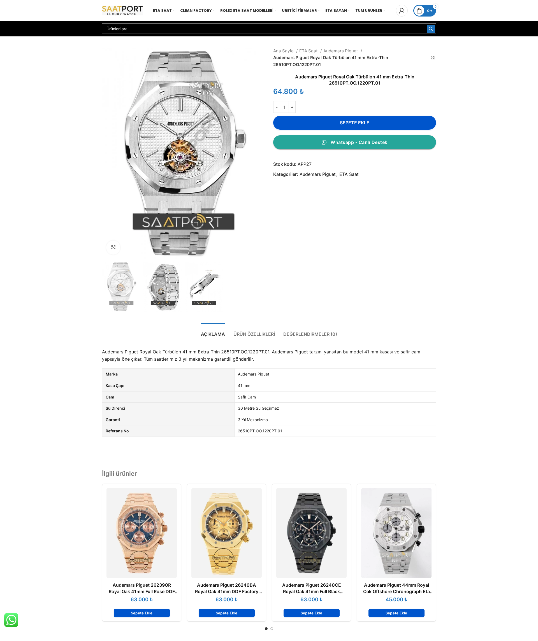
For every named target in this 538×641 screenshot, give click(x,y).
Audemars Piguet (341, 50)
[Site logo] (122, 10)
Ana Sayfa (284, 50)
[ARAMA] (431, 29)
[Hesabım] (402, 10)
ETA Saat (309, 50)
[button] (142, 613)
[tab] (213, 331)
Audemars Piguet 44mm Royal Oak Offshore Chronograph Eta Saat (396, 591)
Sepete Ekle (354, 122)
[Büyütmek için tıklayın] (113, 248)
